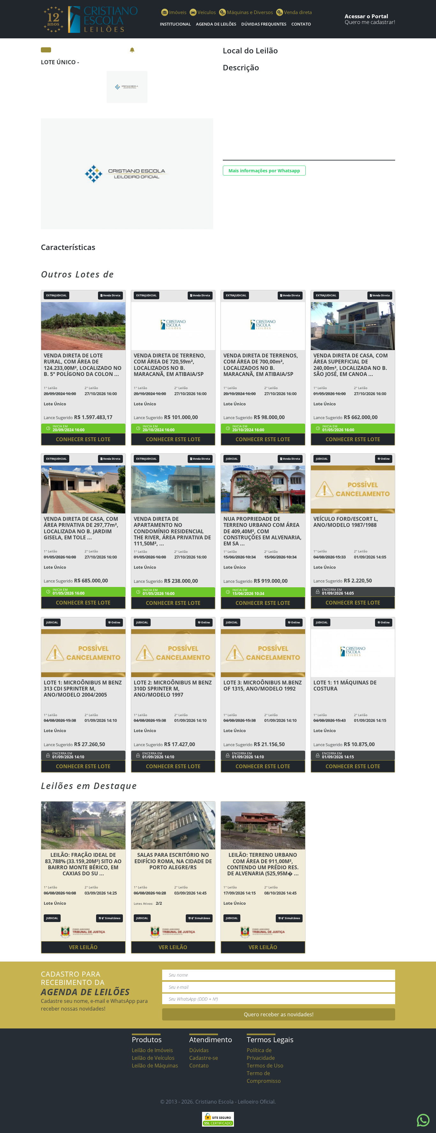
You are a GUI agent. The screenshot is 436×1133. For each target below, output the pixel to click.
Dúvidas (199, 1050)
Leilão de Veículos (153, 1057)
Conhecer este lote (83, 439)
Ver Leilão (83, 947)
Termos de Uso (265, 1065)
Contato (301, 24)
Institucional (175, 24)
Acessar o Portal (366, 16)
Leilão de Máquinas (155, 1065)
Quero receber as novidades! (278, 1014)
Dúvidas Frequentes (263, 24)
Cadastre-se (203, 1057)
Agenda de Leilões (216, 24)
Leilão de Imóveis (152, 1050)
